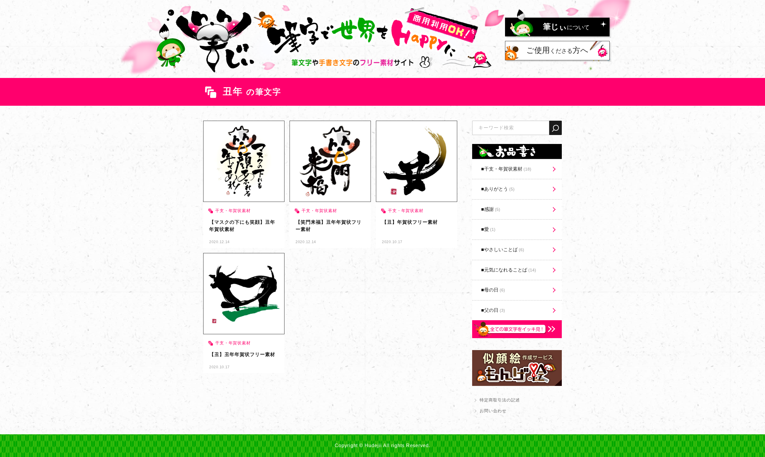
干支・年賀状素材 (507, 168)
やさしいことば (504, 249)
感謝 (492, 209)
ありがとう (499, 188)
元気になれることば (510, 269)
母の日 (494, 289)
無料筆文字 (243, 184)
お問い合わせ (493, 410)
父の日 (494, 310)
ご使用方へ (557, 50)
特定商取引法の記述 (500, 400)
